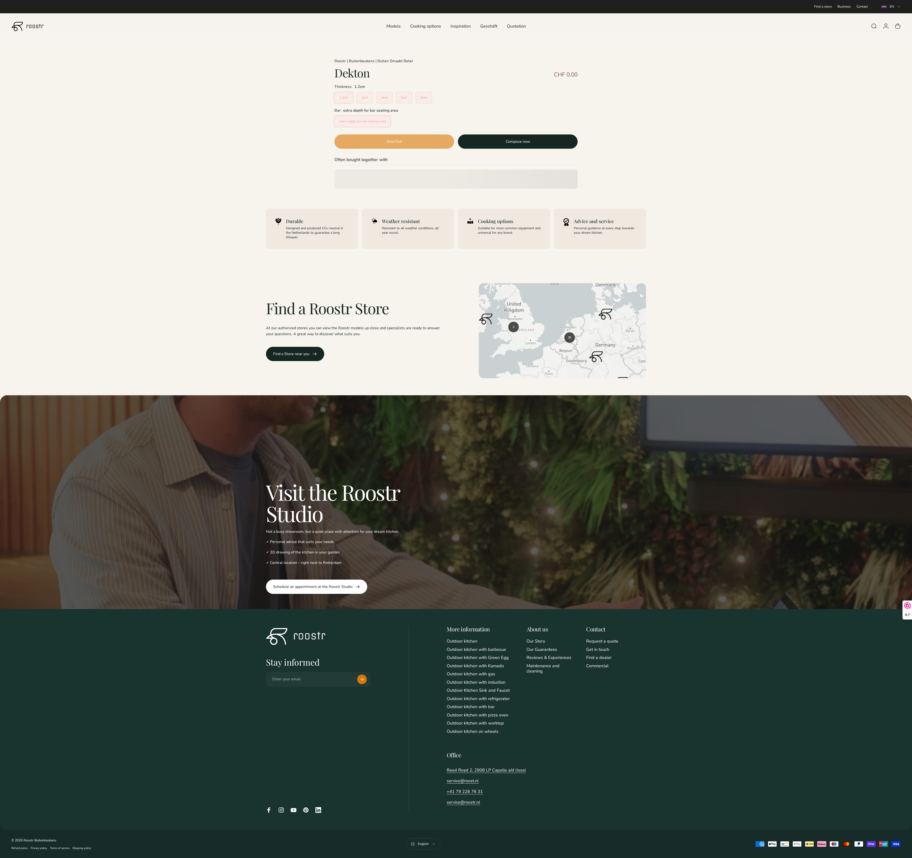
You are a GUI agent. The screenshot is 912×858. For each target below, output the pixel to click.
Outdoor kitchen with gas (471, 674)
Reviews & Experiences (549, 657)
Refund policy (19, 848)
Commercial (597, 666)
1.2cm (343, 97)
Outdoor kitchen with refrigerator (478, 698)
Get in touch (597, 649)
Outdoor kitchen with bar (470, 707)
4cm (384, 97)
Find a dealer (599, 657)
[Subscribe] (362, 679)
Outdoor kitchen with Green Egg (478, 657)
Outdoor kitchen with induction (476, 682)
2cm (364, 97)
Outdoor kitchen (462, 641)
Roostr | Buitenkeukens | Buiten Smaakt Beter (373, 61)
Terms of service (60, 848)
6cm (404, 97)
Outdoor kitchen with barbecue (476, 649)
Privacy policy (39, 848)
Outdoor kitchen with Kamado (475, 666)
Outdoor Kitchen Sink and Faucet (478, 690)
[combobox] (891, 6)
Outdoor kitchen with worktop (475, 723)
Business (844, 6)
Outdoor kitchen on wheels (473, 731)
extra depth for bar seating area (362, 121)
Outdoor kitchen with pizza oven (477, 715)
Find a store (823, 6)
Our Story (536, 641)
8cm (424, 97)
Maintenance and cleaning (543, 668)
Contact (862, 6)
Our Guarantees (542, 649)
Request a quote (602, 641)
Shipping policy (81, 848)
